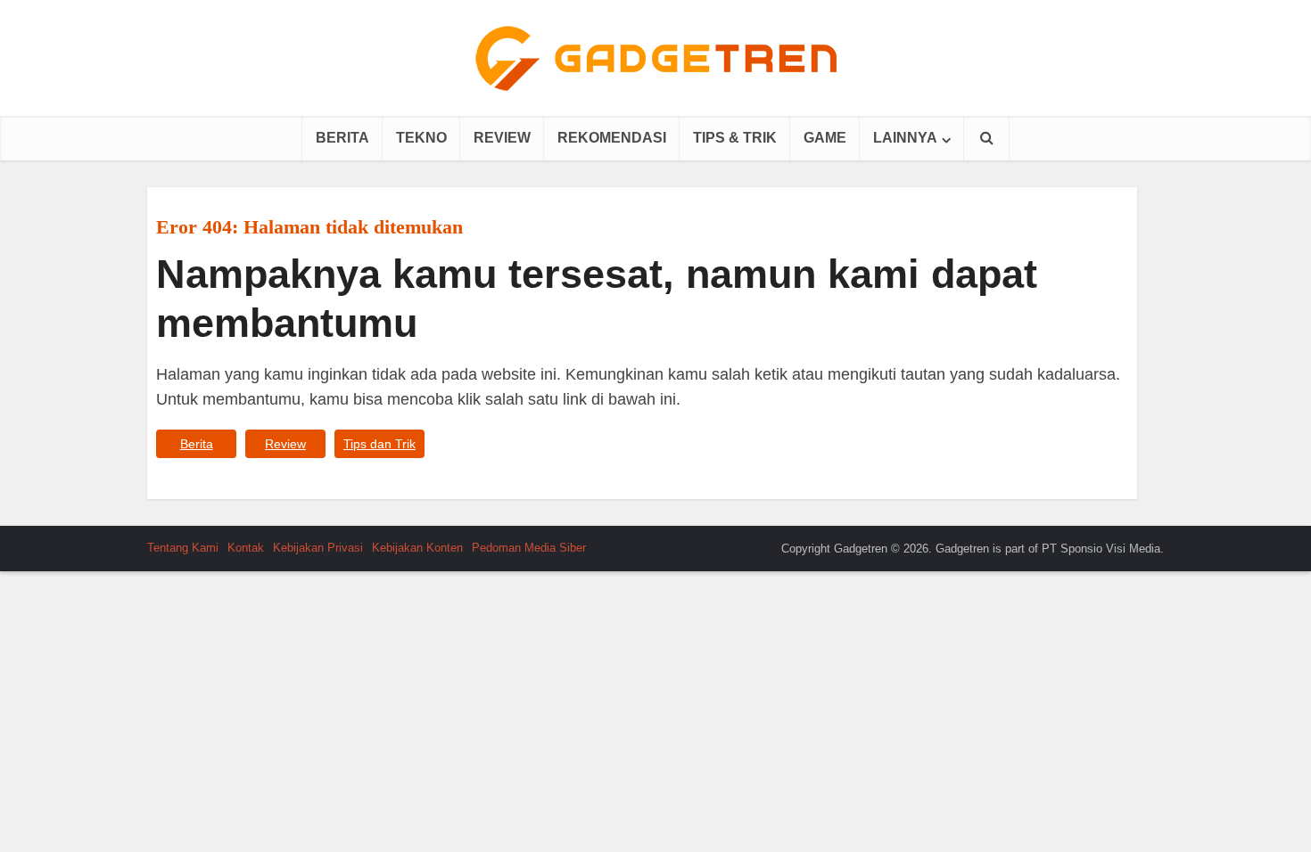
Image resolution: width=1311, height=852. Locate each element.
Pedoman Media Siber (529, 547)
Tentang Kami (182, 547)
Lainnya (905, 137)
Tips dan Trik (379, 444)
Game (825, 137)
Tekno (421, 137)
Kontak (245, 547)
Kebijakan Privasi (318, 547)
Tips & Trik (735, 137)
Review (502, 137)
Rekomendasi (611, 137)
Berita (342, 137)
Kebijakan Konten (417, 547)
